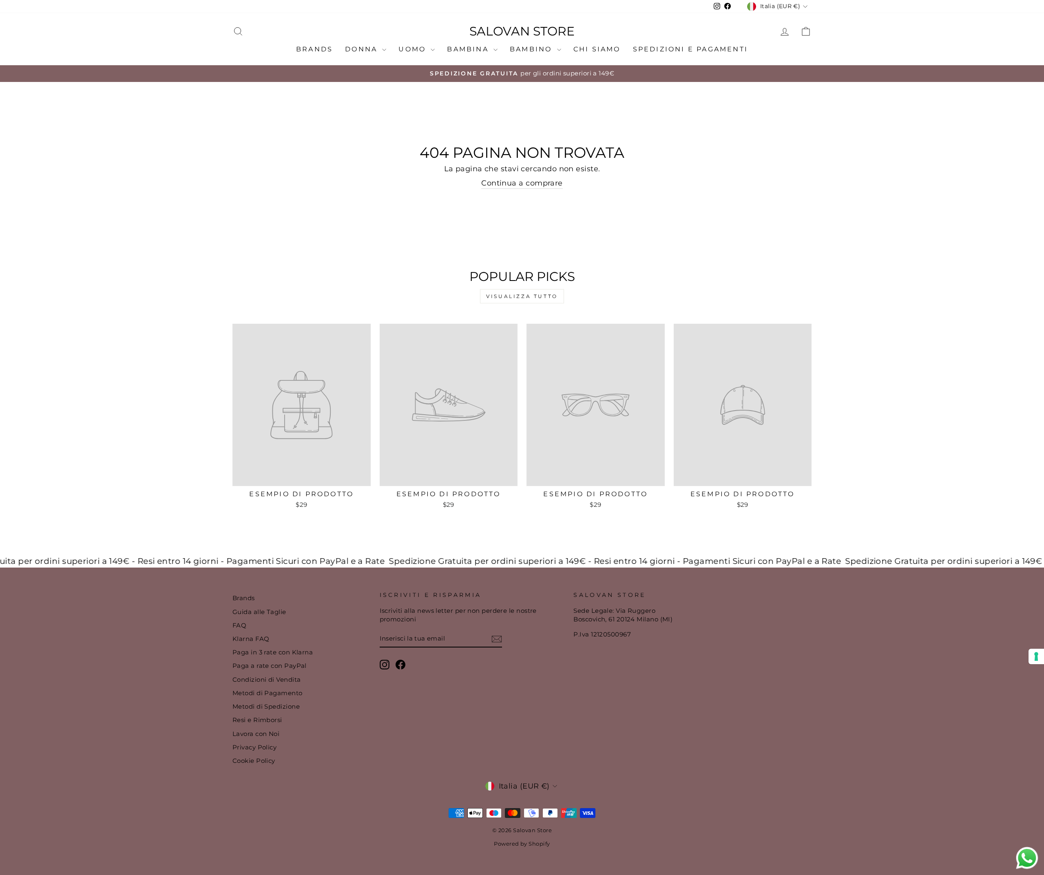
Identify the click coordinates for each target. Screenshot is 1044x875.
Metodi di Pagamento (267, 693)
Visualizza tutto (522, 296)
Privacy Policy (254, 747)
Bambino (532, 49)
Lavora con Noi (255, 734)
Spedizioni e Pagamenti (690, 49)
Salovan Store (522, 31)
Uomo (413, 49)
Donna (362, 49)
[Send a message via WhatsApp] (1027, 858)
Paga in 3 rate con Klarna (272, 652)
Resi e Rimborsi (257, 720)
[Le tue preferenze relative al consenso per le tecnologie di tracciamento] (1036, 656)
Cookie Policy (253, 761)
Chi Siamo (597, 49)
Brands (314, 49)
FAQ (239, 625)
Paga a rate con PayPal (269, 666)
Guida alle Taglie (259, 612)
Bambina (469, 49)
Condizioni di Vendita (266, 679)
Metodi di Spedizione (266, 706)
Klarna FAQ (251, 639)
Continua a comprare (522, 183)
